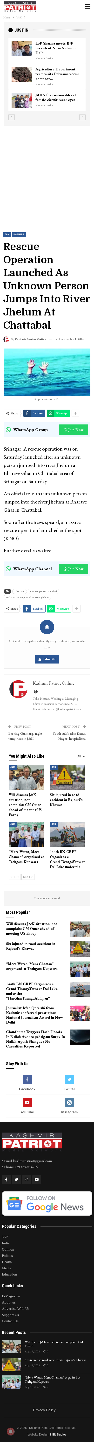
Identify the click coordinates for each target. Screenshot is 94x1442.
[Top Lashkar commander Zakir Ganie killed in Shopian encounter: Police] (57, 74)
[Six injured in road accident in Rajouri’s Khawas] (67, 777)
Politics (7, 1256)
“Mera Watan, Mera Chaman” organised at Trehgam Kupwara (52, 1379)
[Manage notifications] (10, 1431)
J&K (7, 234)
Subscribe (49, 659)
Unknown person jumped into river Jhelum (27, 597)
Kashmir (18, 234)
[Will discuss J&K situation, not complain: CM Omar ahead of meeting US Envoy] (26, 777)
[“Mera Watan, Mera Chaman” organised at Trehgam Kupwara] (26, 834)
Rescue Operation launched (43, 591)
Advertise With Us (15, 1308)
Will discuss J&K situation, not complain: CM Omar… (54, 1344)
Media (6, 1268)
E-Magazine (11, 1296)
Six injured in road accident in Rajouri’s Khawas (55, 1360)
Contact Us (10, 1321)
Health (7, 1262)
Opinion (8, 1249)
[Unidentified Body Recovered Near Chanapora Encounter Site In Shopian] (57, 100)
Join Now (75, 429)
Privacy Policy (44, 1410)
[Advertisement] (47, 175)
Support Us (10, 1315)
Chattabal (20, 591)
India (6, 1243)
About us (9, 1302)
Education (9, 1274)
